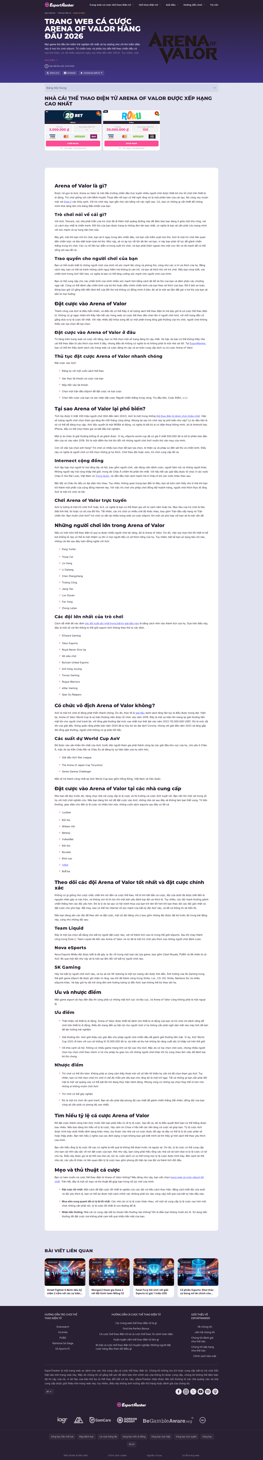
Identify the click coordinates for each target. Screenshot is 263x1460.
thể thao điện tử (148, 4)
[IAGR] (62, 1420)
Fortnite (62, 1332)
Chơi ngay (73, 143)
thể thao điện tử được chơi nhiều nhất (178, 416)
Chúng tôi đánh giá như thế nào (202, 1339)
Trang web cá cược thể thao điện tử (110, 4)
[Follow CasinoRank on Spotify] (208, 1392)
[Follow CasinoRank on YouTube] (201, 1392)
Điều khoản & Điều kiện (76, 1455)
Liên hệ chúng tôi (205, 1332)
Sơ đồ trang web (190, 1455)
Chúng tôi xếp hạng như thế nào (202, 1348)
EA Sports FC (63, 1348)
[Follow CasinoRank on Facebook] (179, 1392)
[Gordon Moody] (127, 1420)
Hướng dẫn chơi (192, 4)
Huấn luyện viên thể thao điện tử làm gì (136, 1339)
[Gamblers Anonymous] (78, 1420)
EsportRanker (198, 343)
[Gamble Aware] (168, 1420)
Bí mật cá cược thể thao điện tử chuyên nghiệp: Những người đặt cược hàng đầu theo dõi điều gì (133, 1346)
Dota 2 (68, 201)
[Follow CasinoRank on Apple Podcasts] (215, 1392)
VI (48, 1391)
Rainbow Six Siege (62, 1343)
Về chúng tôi (205, 1326)
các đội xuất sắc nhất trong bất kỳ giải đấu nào (112, 623)
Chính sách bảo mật (204, 1356)
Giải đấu (171, 4)
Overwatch (62, 1326)
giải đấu (140, 712)
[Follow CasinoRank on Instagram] (186, 1392)
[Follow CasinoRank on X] (193, 1392)
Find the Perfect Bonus (136, 1328)
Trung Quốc (102, 475)
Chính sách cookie (117, 1455)
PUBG (62, 1337)
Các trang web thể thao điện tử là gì (136, 1323)
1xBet (65, 864)
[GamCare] (100, 1420)
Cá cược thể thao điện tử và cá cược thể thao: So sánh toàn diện (136, 1334)
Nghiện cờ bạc (154, 1455)
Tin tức (214, 4)
